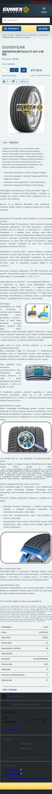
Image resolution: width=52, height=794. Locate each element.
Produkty (13, 29)
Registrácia (46, 2)
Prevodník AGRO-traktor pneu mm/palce (27, 778)
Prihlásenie (35, 2)
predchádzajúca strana (15, 697)
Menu (45, 29)
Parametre (13, 689)
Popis (5, 689)
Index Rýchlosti (13, 774)
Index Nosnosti (13, 770)
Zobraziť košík (12, 729)
